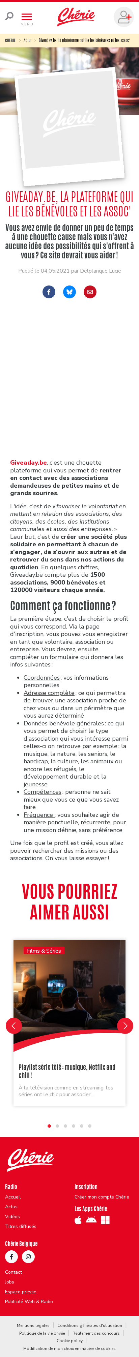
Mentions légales (33, 1325)
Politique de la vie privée (42, 1333)
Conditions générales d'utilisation (89, 1325)
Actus (11, 1207)
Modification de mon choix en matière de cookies (69, 1348)
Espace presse (20, 1292)
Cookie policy (70, 1340)
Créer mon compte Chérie (102, 1197)
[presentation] (14, 1026)
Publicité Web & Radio (29, 1302)
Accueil (13, 1197)
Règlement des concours (96, 1333)
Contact (13, 1272)
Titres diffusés (20, 1227)
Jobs (9, 1282)
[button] (49, 1126)
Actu (27, 40)
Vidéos (12, 1217)
